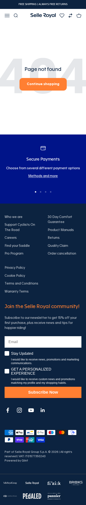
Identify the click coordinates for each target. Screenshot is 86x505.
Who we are (13, 217)
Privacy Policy (15, 267)
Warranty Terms (17, 291)
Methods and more (43, 176)
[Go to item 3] (45, 192)
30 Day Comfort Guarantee (60, 219)
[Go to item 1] (35, 192)
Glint (25, 460)
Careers (11, 237)
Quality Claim (58, 245)
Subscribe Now (43, 392)
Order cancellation (62, 253)
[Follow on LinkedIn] (43, 410)
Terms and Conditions (21, 283)
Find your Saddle (17, 245)
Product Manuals (61, 230)
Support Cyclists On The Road (20, 227)
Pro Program (14, 253)
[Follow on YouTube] (31, 410)
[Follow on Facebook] (8, 410)
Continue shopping (43, 84)
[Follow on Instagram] (19, 410)
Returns (54, 237)
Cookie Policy (15, 275)
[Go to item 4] (50, 192)
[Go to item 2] (40, 192)
